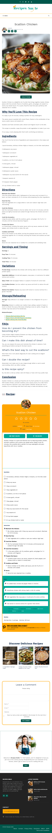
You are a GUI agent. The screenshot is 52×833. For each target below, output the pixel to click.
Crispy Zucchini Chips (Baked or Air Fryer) (25, 667)
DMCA (43, 828)
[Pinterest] (26, 2)
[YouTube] (31, 2)
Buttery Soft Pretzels (39, 782)
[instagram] (12, 31)
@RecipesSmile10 (11, 629)
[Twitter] (28, 2)
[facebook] (9, 31)
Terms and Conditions (42, 830)
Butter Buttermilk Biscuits (40, 789)
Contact (20, 828)
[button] (49, 16)
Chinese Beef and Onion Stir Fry (15, 316)
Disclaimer (37, 828)
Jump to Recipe (26, 97)
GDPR (47, 828)
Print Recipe (15, 436)
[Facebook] (20, 2)
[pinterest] (15, 31)
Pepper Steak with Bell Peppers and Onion (18, 318)
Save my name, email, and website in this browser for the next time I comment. (26, 715)
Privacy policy (28, 828)
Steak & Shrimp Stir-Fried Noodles (16, 319)
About (26, 765)
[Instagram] (23, 2)
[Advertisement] (26, 457)
